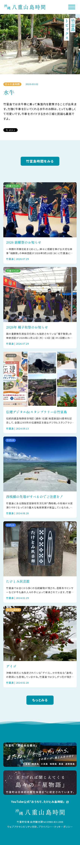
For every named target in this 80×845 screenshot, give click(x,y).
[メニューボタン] (72, 6)
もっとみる (40, 700)
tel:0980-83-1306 (53, 822)
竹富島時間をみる (40, 161)
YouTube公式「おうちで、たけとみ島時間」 (40, 802)
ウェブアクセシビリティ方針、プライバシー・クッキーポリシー (40, 826)
